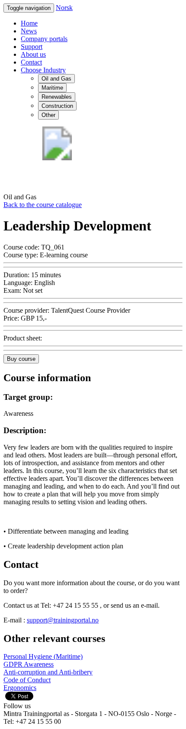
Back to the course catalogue (42, 204)
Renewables (57, 97)
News (29, 31)
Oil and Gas (56, 78)
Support (31, 46)
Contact (31, 62)
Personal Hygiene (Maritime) (43, 656)
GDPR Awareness (28, 664)
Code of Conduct (27, 680)
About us (33, 54)
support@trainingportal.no (63, 620)
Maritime (52, 87)
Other (48, 115)
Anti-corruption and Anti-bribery (48, 672)
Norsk (64, 7)
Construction (57, 106)
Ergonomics (19, 687)
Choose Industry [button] (43, 70)
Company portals (44, 38)
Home (29, 23)
